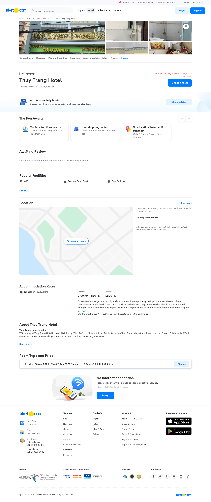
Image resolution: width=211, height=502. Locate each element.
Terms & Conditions (131, 434)
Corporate (67, 434)
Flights (96, 419)
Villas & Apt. (98, 429)
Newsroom (68, 424)
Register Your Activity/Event (134, 444)
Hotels (95, 424)
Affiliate (66, 439)
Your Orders (184, 2)
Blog (65, 419)
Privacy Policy (128, 429)
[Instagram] (181, 476)
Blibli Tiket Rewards (166, 2)
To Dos (96, 434)
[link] (182, 10)
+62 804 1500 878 (35, 445)
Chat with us (32, 424)
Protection (67, 450)
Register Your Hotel (130, 439)
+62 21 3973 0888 (35, 452)
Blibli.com (67, 455)
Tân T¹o (55, 18)
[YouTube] (174, 476)
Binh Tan (46, 18)
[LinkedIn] (167, 476)
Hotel (21, 18)
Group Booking (128, 424)
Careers (66, 429)
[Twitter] (160, 476)
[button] (76, 241)
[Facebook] (153, 476)
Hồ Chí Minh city (33, 18)
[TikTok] (188, 476)
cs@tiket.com (33, 433)
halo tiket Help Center (132, 419)
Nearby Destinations (147, 217)
